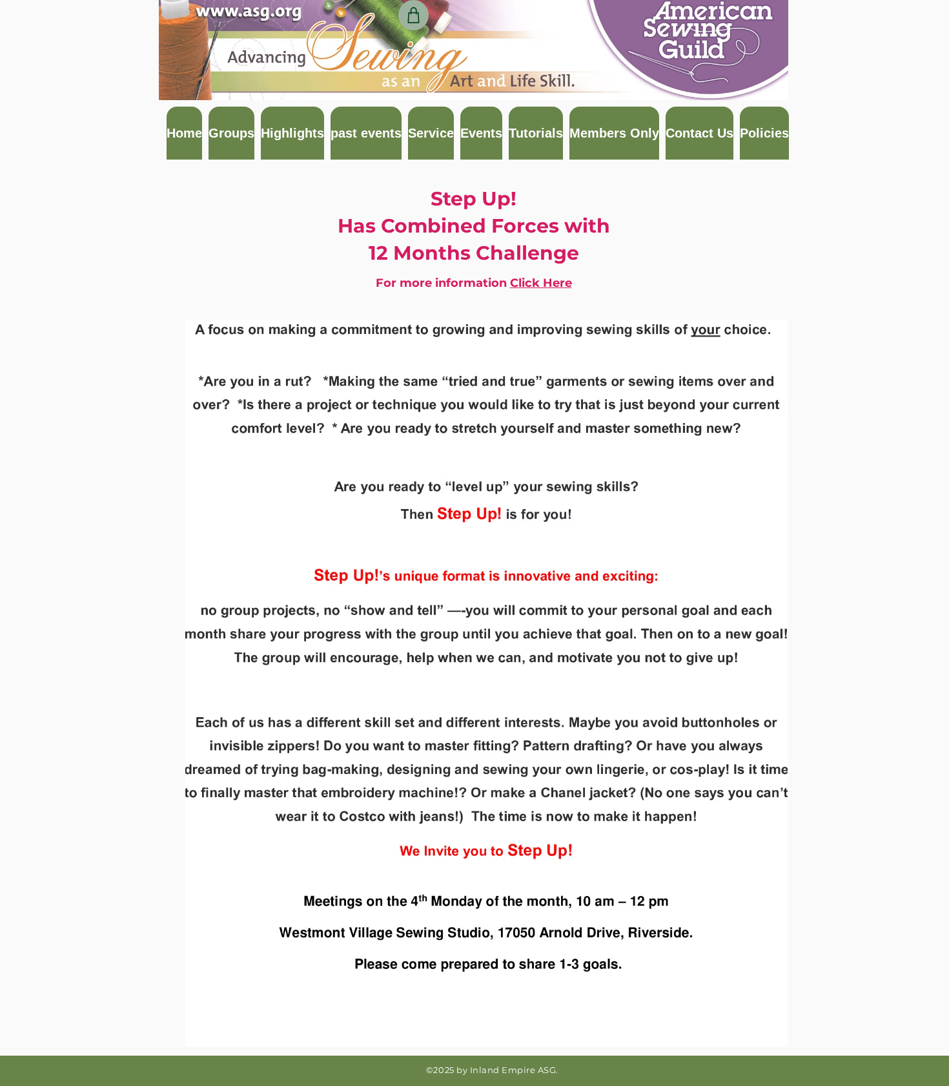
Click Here (541, 283)
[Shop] (413, 15)
